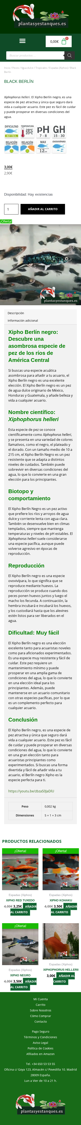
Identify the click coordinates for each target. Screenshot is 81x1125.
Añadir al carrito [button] (23, 909)
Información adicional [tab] (23, 320)
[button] (22, 41)
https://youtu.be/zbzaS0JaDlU (31, 791)
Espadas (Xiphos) (58, 68)
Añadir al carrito (43, 209)
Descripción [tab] (16, 313)
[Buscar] (69, 55)
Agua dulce (27, 68)
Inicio (7, 68)
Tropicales (41, 68)
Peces (15, 68)
